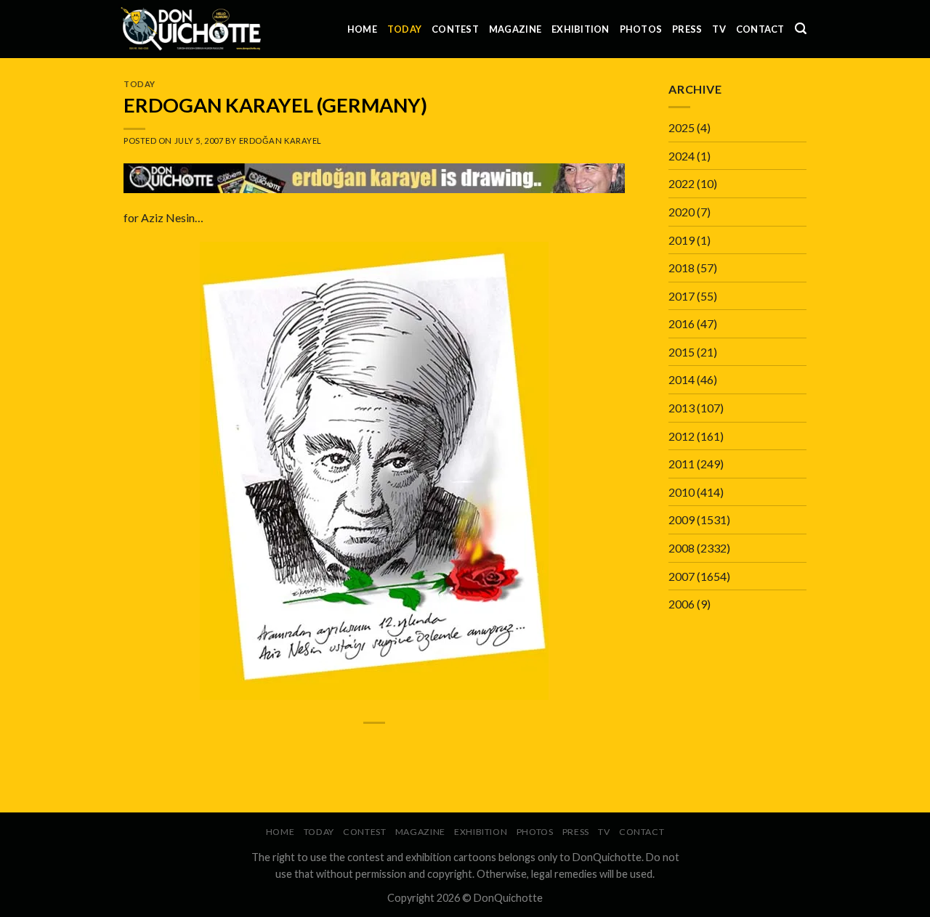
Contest (455, 29)
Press (687, 29)
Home (362, 29)
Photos (641, 29)
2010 (681, 492)
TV (719, 29)
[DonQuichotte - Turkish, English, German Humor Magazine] (191, 28)
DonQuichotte (508, 898)
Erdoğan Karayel (280, 140)
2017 (681, 296)
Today (404, 29)
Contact (760, 29)
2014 (681, 379)
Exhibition (580, 29)
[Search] (800, 29)
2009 (681, 519)
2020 (681, 212)
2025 (681, 127)
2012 (681, 436)
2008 (681, 548)
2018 (681, 267)
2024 (681, 156)
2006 (681, 604)
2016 (681, 323)
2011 (681, 463)
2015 (681, 352)
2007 (681, 576)
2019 (681, 240)
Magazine (515, 29)
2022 (681, 183)
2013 (681, 408)
